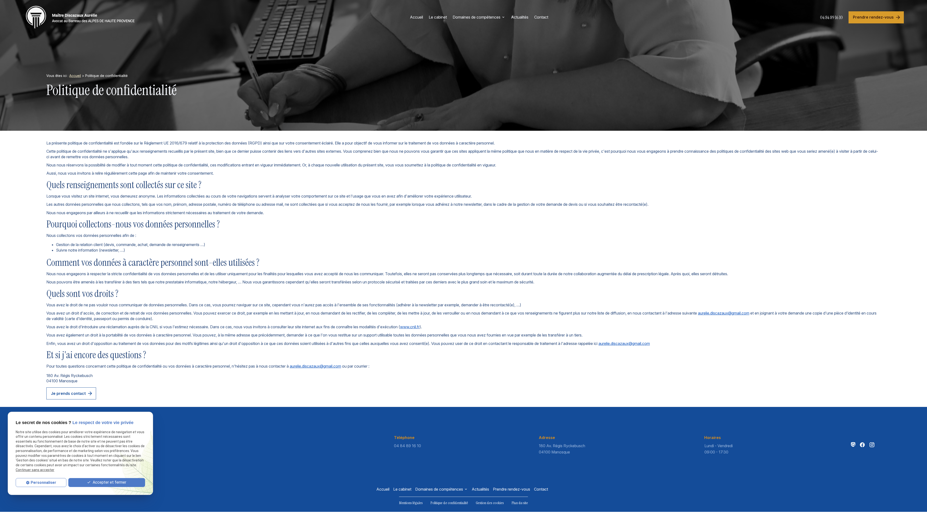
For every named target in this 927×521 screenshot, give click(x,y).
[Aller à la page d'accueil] (80, 17)
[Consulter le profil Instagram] (872, 445)
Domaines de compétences (476, 17)
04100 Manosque (562, 448)
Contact (541, 17)
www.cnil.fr (410, 326)
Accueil (416, 17)
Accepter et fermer (109, 482)
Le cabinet (438, 17)
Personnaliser (43, 482)
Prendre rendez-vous (511, 489)
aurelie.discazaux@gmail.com (723, 313)
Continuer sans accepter (35, 470)
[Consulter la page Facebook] (862, 445)
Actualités (519, 17)
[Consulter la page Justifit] (853, 444)
